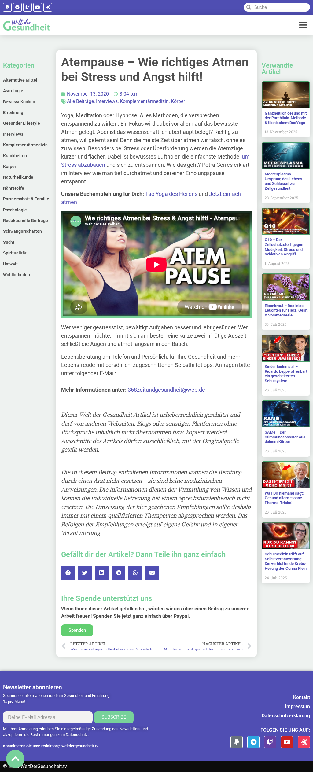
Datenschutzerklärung (286, 716)
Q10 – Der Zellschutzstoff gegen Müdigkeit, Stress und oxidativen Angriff (284, 246)
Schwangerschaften (22, 231)
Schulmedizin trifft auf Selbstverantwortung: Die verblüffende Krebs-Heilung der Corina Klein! (286, 561)
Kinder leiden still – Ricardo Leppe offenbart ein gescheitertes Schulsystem (286, 373)
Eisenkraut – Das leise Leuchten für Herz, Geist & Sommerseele (286, 310)
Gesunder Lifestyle (21, 123)
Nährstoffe (13, 188)
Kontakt (301, 697)
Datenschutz (77, 734)
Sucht (8, 242)
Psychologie (15, 209)
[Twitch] (27, 7)
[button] (303, 25)
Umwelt (10, 264)
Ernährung (13, 112)
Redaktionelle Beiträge (25, 220)
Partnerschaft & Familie (26, 198)
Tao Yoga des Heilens (171, 194)
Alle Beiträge (80, 101)
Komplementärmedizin (25, 144)
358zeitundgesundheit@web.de (166, 389)
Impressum (297, 706)
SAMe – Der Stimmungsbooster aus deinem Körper (285, 437)
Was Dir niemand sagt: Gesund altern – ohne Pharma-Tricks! (284, 498)
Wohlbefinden (16, 274)
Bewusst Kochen (19, 101)
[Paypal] (7, 7)
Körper (9, 166)
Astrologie (13, 90)
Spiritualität (15, 253)
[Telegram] (17, 7)
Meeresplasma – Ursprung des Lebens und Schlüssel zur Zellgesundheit (283, 181)
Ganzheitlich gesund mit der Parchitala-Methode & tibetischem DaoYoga (286, 118)
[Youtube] (37, 7)
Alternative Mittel (20, 80)
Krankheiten (15, 155)
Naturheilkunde (18, 177)
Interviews (13, 134)
